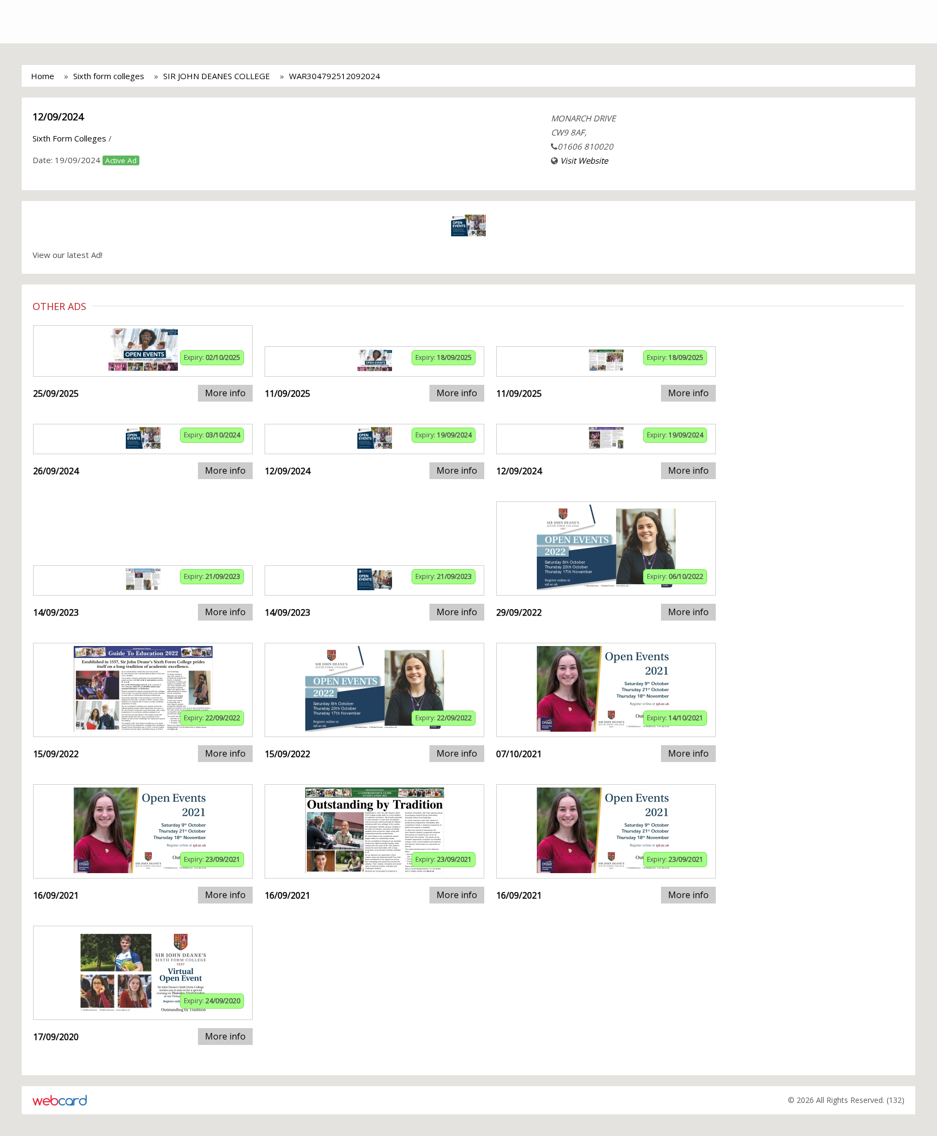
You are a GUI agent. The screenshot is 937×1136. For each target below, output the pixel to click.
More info (225, 393)
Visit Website (584, 160)
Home (42, 75)
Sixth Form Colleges (69, 138)
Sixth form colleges (108, 75)
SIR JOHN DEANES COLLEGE (216, 75)
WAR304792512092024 (334, 75)
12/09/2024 (58, 116)
